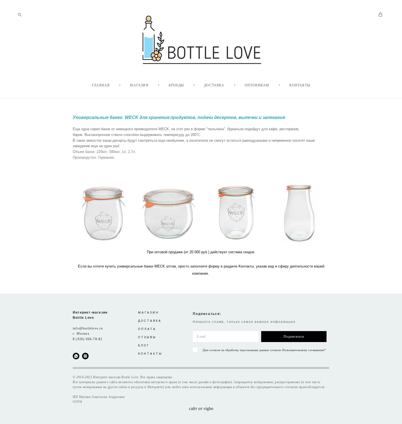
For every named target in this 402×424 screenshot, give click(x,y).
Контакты (246, 266)
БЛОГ (144, 345)
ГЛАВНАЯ (101, 85)
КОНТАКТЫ (299, 85)
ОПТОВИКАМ (257, 85)
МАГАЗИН (139, 85)
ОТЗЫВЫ (147, 337)
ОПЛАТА (147, 329)
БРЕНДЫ (176, 85)
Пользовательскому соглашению (303, 350)
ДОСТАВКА (214, 85)
